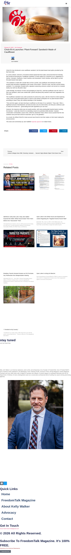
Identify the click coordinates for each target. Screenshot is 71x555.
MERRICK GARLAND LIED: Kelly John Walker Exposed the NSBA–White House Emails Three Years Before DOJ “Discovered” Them (18, 218)
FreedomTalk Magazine (18, 500)
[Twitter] (5, 483)
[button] (66, 3)
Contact (7, 518)
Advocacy (8, 512)
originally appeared (36, 121)
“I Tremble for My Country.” (10, 329)
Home (5, 494)
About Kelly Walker (15, 506)
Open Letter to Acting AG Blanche (46, 273)
